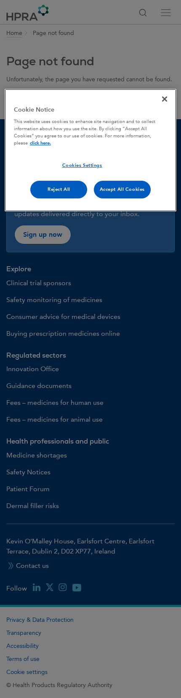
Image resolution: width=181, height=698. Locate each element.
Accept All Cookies (122, 189)
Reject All (59, 189)
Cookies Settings (82, 165)
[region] (91, 150)
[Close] (164, 99)
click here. (40, 143)
